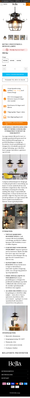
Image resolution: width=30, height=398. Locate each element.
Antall (4, 64)
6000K (19, 59)
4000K (12, 59)
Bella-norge (17, 391)
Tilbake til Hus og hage (15, 78)
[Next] (26, 18)
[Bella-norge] (15, 4)
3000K (5, 59)
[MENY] (1, 4)
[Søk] (23, 4)
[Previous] (3, 18)
